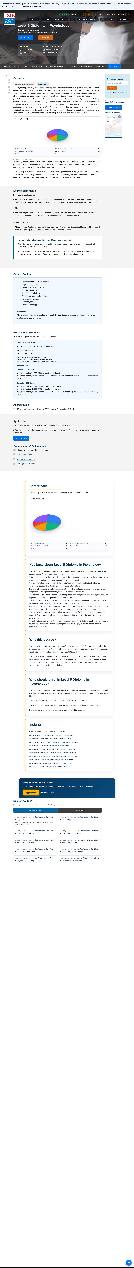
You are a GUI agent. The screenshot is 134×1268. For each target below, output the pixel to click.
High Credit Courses (86, 19)
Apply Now (25, 38)
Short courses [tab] (79, 810)
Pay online (121, 14)
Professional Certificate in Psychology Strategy (34, 832)
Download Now (113, 107)
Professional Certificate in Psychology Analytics (34, 841)
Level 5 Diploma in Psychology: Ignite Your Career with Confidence (52, 735)
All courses (111, 14)
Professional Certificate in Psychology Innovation (34, 850)
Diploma (45, 19)
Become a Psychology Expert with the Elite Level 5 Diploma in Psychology (55, 756)
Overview (7, 66)
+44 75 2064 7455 (24, 455)
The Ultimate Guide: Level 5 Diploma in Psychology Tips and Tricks (52, 759)
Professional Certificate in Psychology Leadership (79, 818)
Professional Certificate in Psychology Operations (79, 832)
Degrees (32, 19)
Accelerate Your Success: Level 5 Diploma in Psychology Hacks (51, 763)
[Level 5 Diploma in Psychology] (113, 126)
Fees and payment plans (54, 66)
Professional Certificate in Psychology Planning (34, 859)
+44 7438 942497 (75, 14)
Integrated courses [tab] (35, 810)
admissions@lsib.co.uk (26, 459)
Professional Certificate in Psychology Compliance (79, 841)
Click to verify (42, 84)
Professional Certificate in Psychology (34, 818)
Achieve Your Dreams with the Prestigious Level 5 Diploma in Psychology (54, 742)
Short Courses (108, 19)
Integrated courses (86, 66)
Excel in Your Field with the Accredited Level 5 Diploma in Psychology (53, 749)
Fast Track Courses (63, 19)
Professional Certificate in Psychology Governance (79, 859)
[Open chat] (129, 1263)
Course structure (36, 66)
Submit (111, 88)
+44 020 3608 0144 (99, 14)
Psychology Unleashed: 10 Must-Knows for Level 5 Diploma (50, 745)
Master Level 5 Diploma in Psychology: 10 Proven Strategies (50, 766)
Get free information (47, 792)
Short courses (101, 66)
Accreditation (71, 66)
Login (128, 14)
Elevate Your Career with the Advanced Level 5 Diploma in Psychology (53, 752)
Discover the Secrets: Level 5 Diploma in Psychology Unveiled (51, 738)
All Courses (124, 19)
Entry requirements (20, 66)
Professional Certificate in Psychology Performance (79, 850)
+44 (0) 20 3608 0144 (26, 464)
